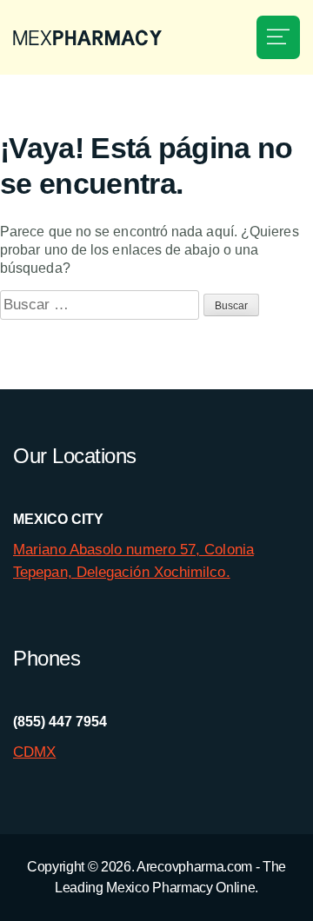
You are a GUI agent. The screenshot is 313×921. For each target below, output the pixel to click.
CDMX (34, 752)
